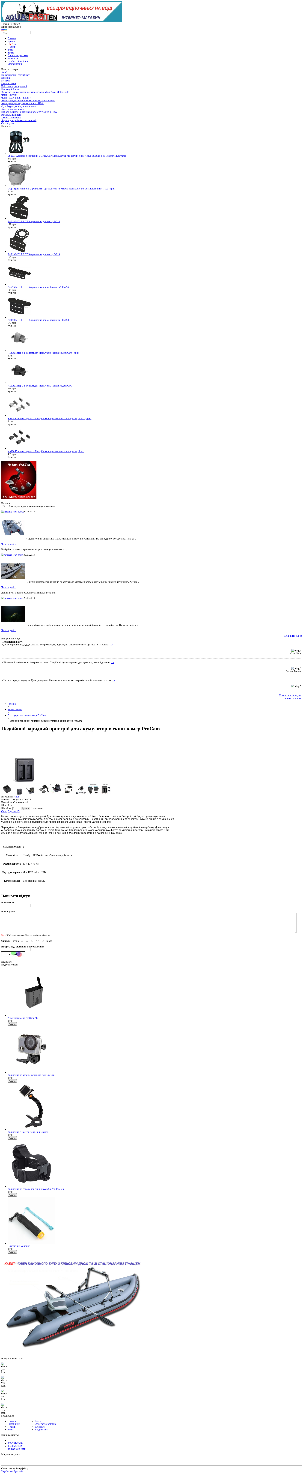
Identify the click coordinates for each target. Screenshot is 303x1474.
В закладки (37, 808)
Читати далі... (8, 544)
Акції (4, 72)
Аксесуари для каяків (12, 109)
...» (111, 644)
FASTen (5, 80)
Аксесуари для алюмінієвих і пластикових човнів (28, 100)
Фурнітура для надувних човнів (18, 106)
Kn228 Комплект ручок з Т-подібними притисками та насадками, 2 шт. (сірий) (50, 418)
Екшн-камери (8, 83)
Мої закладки (15, 64)
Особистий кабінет (18, 61)
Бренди (11, 41)
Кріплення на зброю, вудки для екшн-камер (31, 1075)
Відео (11, 52)
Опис (4, 811)
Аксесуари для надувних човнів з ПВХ (22, 103)
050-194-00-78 (15, 1443)
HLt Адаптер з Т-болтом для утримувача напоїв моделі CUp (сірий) (44, 352)
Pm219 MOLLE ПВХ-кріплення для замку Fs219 (34, 254)
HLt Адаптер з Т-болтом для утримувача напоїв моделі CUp (40, 385)
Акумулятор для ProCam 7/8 (23, 1018)
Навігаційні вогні (10, 89)
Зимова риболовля (11, 117)
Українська (7, 1471)
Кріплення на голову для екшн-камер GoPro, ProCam (36, 1189)
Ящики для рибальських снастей (18, 120)
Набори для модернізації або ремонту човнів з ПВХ (29, 112)
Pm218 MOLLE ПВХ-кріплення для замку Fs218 (34, 221)
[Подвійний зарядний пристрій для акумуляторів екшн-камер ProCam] (25, 781)
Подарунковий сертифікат (15, 75)
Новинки (6, 77)
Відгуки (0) (14, 811)
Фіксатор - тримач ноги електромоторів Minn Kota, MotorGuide (35, 92)
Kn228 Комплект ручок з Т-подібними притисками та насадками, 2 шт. (46, 451)
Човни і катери (9, 94)
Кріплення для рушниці (14, 86)
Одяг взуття (7, 123)
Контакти (13, 58)
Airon (16, 796)
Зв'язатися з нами (17, 1448)
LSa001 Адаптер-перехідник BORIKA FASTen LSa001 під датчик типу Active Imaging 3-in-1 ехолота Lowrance (67, 155)
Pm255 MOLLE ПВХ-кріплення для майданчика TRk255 (38, 287)
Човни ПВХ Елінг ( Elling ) (15, 97)
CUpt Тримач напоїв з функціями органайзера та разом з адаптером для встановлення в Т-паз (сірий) (62, 188)
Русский (18, 1471)
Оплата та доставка (18, 55)
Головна (12, 38)
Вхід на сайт (41, 1429)
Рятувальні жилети (11, 114)
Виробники (14, 1424)
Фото (10, 49)
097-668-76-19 (15, 1446)
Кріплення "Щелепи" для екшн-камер (28, 1132)
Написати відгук (292, 698)
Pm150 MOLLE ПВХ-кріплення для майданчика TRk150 (38, 320)
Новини (12, 46)
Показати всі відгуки (290, 695)
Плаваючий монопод (19, 1246)
